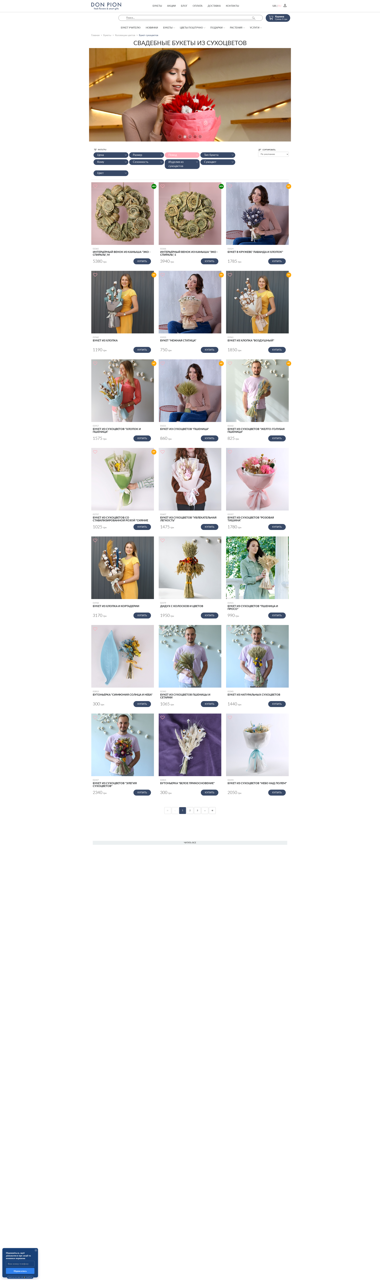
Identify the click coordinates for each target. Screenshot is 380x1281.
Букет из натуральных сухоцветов (254, 693)
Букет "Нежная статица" (178, 339)
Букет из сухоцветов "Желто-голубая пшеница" (256, 429)
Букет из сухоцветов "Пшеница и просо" (253, 606)
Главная (95, 35)
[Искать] (253, 17)
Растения (236, 28)
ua (274, 6)
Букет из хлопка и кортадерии (116, 605)
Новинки (152, 28)
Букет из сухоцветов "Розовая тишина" (251, 517)
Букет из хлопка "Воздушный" (251, 339)
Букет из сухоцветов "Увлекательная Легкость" (188, 517)
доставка (214, 6)
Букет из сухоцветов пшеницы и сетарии (185, 695)
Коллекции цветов (125, 35)
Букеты (157, 6)
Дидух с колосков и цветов (181, 605)
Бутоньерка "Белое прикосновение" (187, 782)
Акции (171, 6)
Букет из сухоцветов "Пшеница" (184, 428)
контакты (232, 6)
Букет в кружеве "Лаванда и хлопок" (255, 250)
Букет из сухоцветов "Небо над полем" (257, 782)
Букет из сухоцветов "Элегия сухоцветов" (115, 783)
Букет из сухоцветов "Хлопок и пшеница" (117, 429)
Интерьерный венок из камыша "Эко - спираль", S (189, 252)
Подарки (216, 28)
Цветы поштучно (191, 28)
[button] (180, 137)
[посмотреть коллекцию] (190, 94)
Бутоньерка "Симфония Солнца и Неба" (122, 693)
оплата (197, 6)
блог (184, 6)
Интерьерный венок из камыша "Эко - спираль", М (122, 252)
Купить (142, 261)
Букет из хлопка (105, 339)
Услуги (254, 28)
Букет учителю (131, 28)
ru (279, 6)
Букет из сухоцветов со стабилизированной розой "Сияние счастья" (120, 517)
